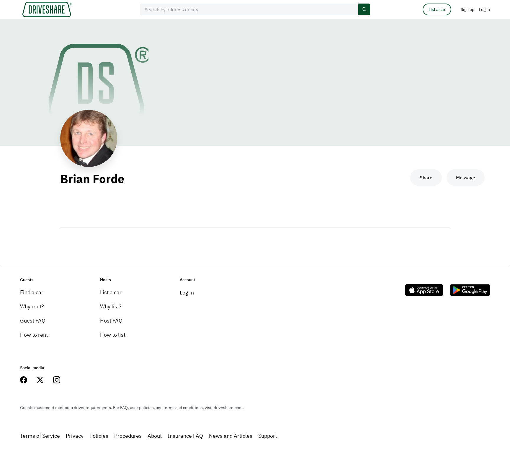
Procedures (128, 435)
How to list (112, 334)
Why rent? (32, 306)
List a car (437, 9)
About (155, 435)
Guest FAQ (32, 320)
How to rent (34, 334)
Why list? (111, 306)
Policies (98, 435)
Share (426, 177)
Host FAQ (111, 320)
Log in (187, 292)
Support (267, 435)
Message (465, 177)
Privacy (75, 435)
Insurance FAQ (185, 435)
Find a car (31, 292)
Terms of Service (40, 435)
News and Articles (230, 435)
